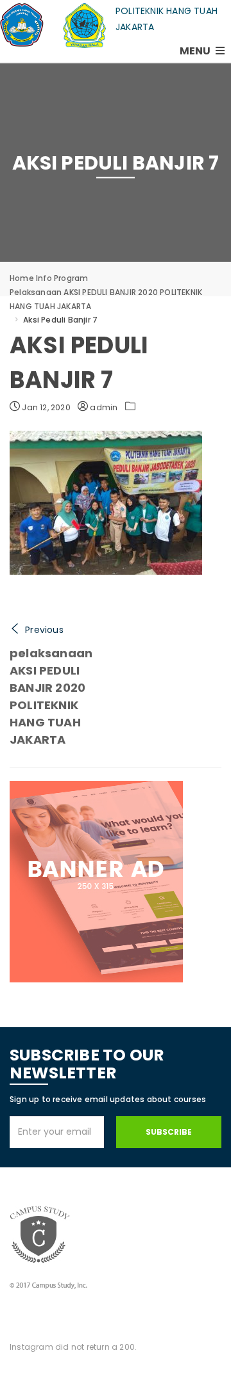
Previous (44, 629)
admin (102, 407)
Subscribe (169, 1131)
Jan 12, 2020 (45, 407)
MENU (196, 51)
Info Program (62, 278)
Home (22, 278)
